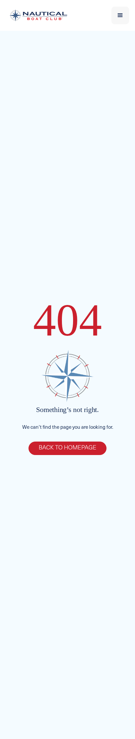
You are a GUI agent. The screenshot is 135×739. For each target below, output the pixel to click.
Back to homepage (67, 448)
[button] (120, 15)
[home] (37, 15)
